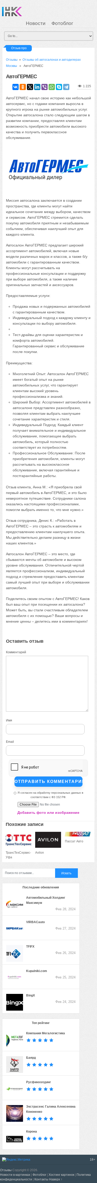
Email (10, 742)
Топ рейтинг (41, 1023)
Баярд (31, 1058)
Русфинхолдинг (38, 1082)
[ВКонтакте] (15, 87)
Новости (36, 23)
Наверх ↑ (55, 1179)
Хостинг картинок (61, 1175)
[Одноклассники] (23, 87)
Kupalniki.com (36, 971)
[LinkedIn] (37, 87)
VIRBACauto (35, 922)
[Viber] (44, 87)
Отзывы (12, 59)
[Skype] (59, 87)
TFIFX (30, 946)
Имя (9, 720)
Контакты (41, 1179)
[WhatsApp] (52, 87)
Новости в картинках (15, 1175)
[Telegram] (66, 87)
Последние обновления (41, 887)
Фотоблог (62, 23)
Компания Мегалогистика (45, 1033)
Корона (31, 1131)
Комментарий (16, 652)
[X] (30, 87)
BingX (30, 995)
